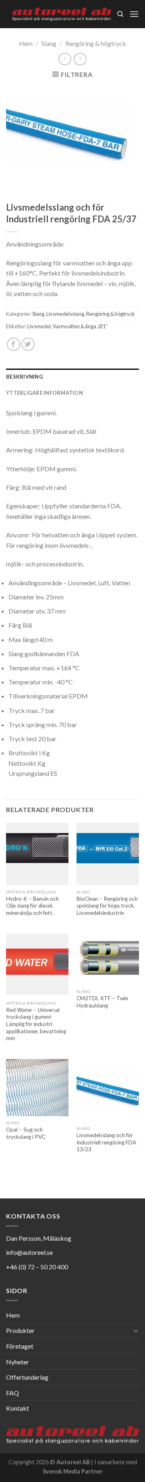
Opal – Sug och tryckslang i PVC (26, 1133)
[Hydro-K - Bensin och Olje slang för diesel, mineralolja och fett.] (37, 854)
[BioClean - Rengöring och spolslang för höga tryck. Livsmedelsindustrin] (108, 854)
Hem (26, 43)
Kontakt (17, 1408)
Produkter (20, 1330)
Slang (48, 43)
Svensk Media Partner (73, 1471)
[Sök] (120, 14)
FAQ (12, 1393)
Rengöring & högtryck (95, 43)
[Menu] (134, 14)
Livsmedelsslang (65, 314)
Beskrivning (24, 376)
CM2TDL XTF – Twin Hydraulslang (102, 1002)
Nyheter (17, 1362)
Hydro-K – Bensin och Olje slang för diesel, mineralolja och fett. (32, 905)
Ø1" (103, 326)
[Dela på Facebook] (13, 344)
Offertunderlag (27, 1377)
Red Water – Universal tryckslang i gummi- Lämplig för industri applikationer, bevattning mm (36, 1024)
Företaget (19, 1346)
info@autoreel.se (29, 1252)
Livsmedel (39, 326)
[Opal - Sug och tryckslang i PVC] (37, 1087)
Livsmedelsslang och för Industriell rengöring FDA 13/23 (106, 1142)
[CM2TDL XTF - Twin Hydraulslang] (108, 959)
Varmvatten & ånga (74, 326)
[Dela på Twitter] (28, 344)
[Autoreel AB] (61, 14)
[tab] (72, 377)
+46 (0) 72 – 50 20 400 (37, 1267)
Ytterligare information (44, 393)
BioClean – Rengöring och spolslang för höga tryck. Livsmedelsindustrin (107, 905)
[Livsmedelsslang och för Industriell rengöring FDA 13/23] (108, 1090)
